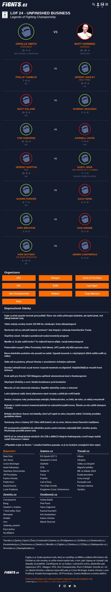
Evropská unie (84, 482)
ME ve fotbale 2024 (86, 471)
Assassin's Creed (48, 460)
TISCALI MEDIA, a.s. (45, 582)
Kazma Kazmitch (48, 511)
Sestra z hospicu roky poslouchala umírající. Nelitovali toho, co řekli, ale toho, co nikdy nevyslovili (54, 399)
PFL (19, 286)
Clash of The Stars (92, 278)
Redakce (40, 579)
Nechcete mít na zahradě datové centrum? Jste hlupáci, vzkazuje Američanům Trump (47, 330)
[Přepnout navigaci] (98, 4)
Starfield (44, 464)
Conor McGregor (11, 464)
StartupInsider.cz (25, 548)
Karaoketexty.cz (11, 544)
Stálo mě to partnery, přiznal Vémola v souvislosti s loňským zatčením (40, 362)
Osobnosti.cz (97, 540)
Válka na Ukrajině (85, 464)
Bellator (55, 293)
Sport (26, 540)
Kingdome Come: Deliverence (54, 489)
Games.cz (54, 540)
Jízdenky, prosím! (11, 525)
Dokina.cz (73, 544)
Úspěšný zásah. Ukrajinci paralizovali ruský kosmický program (36, 336)
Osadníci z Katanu (12, 507)
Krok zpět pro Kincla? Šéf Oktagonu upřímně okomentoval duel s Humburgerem (45, 376)
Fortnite (44, 478)
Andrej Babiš (46, 500)
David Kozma (9, 486)
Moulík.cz (51, 544)
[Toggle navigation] (107, 4)
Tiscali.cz (8, 540)
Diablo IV (44, 471)
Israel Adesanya (11, 467)
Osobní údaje (62, 579)
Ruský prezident (85, 475)
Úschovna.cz (28, 544)
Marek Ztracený (47, 522)
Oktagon (55, 278)
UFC (19, 278)
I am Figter (92, 286)
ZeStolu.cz (83, 540)
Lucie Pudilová (10, 489)
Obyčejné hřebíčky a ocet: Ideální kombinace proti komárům (35, 382)
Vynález (81, 489)
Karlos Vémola (10, 478)
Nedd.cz (40, 544)
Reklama (29, 579)
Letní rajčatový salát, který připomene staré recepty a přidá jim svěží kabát (42, 394)
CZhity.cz (85, 544)
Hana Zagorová (47, 507)
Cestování (42, 540)
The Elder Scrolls (48, 486)
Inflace (80, 456)
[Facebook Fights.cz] (59, 586)
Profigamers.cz (68, 540)
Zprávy (18, 540)
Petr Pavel (45, 503)
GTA (42, 467)
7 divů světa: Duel (11, 511)
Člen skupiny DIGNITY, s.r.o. (62, 582)
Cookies (50, 579)
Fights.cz (62, 544)
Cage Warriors (92, 293)
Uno (5, 522)
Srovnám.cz (9, 548)
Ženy (33, 540)
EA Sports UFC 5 (48, 456)
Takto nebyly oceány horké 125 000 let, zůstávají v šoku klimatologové (40, 324)
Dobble (6, 518)
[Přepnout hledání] (94, 4)
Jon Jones (8, 460)
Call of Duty (45, 482)
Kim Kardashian (48, 514)
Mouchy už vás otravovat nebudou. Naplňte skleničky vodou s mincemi (40, 388)
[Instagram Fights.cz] (65, 586)
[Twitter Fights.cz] (70, 586)
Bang (5, 503)
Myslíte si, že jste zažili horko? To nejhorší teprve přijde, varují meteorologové (43, 342)
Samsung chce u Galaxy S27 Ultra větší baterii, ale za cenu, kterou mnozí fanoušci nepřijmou (51, 422)
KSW (55, 286)
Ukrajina (81, 460)
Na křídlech (8, 533)
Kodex (73, 579)
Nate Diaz (8, 456)
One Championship (19, 293)
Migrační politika (85, 467)
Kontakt (82, 579)
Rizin (18, 301)
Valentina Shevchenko (14, 471)
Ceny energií (83, 478)
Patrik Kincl (8, 482)
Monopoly (8, 514)
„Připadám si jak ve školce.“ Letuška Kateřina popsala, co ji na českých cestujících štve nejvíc (52, 445)
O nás (90, 579)
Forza (43, 475)
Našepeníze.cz (98, 544)
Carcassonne (9, 500)
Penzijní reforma (85, 486)
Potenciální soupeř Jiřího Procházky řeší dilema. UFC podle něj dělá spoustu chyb (46, 347)
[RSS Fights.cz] (75, 586)
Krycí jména (9, 529)
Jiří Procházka (10, 475)
